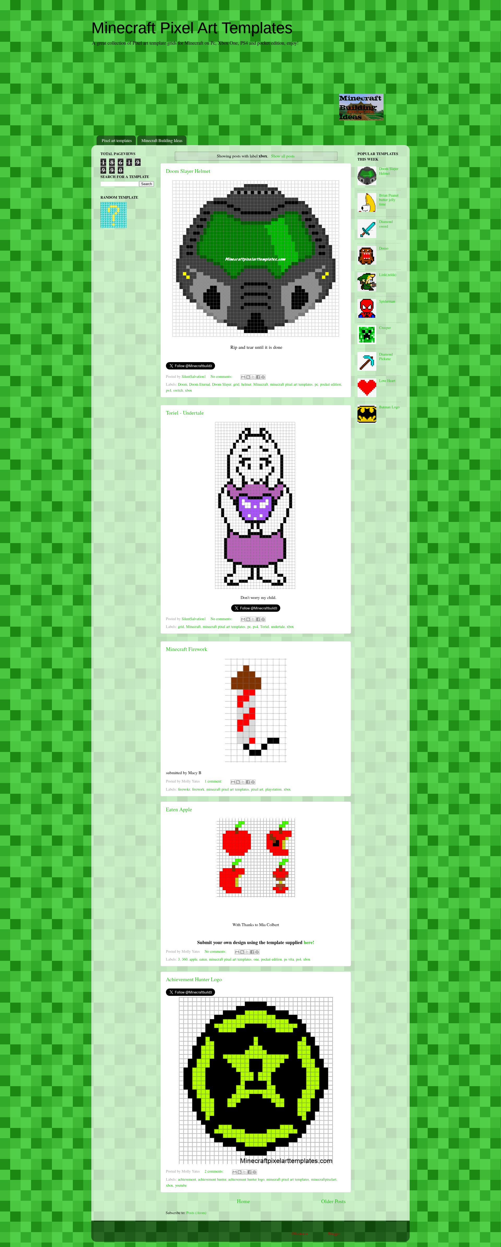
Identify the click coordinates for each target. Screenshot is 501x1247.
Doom (182, 384)
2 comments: (215, 1171)
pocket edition (330, 384)
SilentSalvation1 (194, 376)
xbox (188, 390)
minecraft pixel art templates (291, 384)
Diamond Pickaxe (386, 356)
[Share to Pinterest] (263, 377)
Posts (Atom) (196, 1212)
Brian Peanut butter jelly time (388, 200)
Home (243, 1201)
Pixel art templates (117, 140)
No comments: (222, 376)
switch (178, 390)
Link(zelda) (387, 274)
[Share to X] (253, 377)
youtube (181, 1185)
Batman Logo (389, 406)
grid (236, 384)
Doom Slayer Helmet (188, 170)
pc (316, 384)
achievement (187, 1179)
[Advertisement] (250, 91)
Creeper (385, 327)
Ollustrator (300, 1233)
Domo (383, 248)
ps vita (289, 959)
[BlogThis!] (248, 377)
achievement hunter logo (246, 1179)
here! (309, 942)
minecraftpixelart (323, 1179)
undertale (278, 626)
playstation (273, 789)
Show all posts (282, 155)
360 (184, 959)
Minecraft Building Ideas (161, 140)
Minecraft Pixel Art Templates (192, 28)
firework (198, 789)
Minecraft (260, 384)
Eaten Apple (179, 809)
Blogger (334, 1233)
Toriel (264, 626)
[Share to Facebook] (258, 377)
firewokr (184, 789)
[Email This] (243, 377)
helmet (246, 384)
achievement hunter (212, 1179)
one (256, 959)
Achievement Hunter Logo (194, 979)
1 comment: (214, 781)
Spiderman (387, 301)
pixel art (257, 789)
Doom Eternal (199, 384)
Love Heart (387, 380)
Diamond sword (386, 223)
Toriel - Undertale (185, 412)
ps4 (168, 390)
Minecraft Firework (186, 648)
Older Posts (333, 1201)
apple (193, 959)
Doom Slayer (221, 384)
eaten (203, 959)
